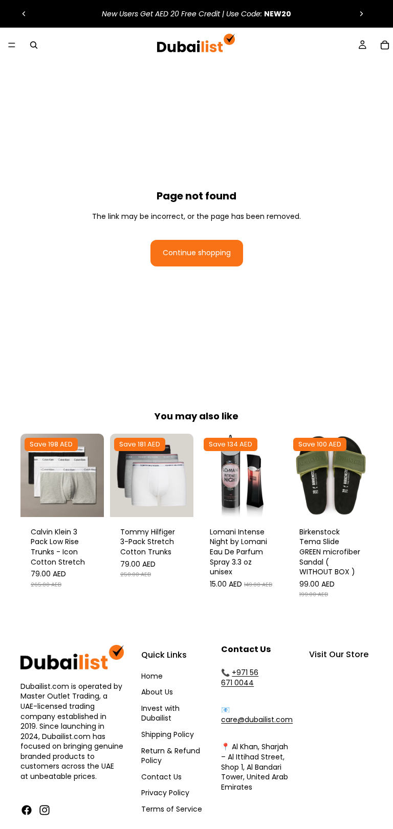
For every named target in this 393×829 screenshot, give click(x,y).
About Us (157, 692)
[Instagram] (44, 810)
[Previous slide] (24, 14)
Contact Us (161, 777)
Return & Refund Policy (170, 756)
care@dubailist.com (257, 719)
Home (152, 676)
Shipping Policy (167, 734)
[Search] (34, 45)
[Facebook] (26, 810)
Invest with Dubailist (160, 713)
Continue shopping (197, 253)
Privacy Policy (165, 793)
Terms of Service (171, 809)
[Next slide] (361, 14)
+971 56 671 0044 (239, 677)
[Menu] (12, 45)
